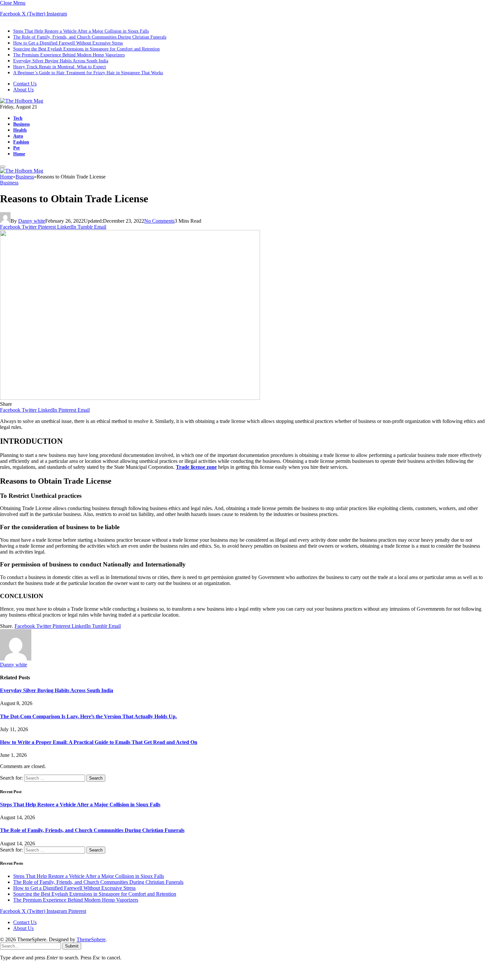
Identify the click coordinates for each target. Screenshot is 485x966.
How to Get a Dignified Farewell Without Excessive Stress (68, 43)
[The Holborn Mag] (21, 101)
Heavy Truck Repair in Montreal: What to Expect (59, 66)
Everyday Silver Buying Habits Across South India (60, 60)
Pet (16, 147)
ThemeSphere (91, 939)
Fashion (21, 142)
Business (21, 124)
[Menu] (2, 167)
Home (19, 153)
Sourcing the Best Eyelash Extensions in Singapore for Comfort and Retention (86, 49)
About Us (23, 89)
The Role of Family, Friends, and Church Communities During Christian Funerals (89, 37)
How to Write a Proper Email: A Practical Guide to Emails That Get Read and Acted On (98, 742)
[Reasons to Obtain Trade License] (130, 398)
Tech (17, 118)
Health (20, 130)
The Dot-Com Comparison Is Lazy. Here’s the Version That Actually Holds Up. (88, 716)
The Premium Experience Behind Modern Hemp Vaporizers (69, 54)
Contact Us (25, 83)
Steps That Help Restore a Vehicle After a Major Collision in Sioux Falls (81, 31)
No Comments (159, 221)
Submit (72, 946)
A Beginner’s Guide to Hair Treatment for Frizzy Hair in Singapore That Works (88, 72)
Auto (18, 136)
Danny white (31, 221)
